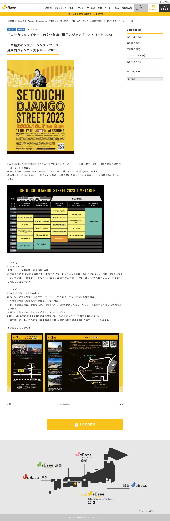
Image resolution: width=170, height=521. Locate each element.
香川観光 (11, 29)
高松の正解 (127, 7)
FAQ (117, 7)
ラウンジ (80, 7)
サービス (91, 7)
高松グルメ (132, 61)
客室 (71, 7)
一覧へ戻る (65, 404)
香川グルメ (132, 36)
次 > (121, 404)
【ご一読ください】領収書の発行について (85, 14)
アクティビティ (134, 55)
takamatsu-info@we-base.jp (101, 498)
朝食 (100, 7)
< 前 (9, 404)
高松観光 (21, 29)
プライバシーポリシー (147, 511)
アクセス (109, 7)
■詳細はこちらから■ (19, 327)
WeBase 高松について (56, 7)
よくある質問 (87, 424)
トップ (39, 7)
